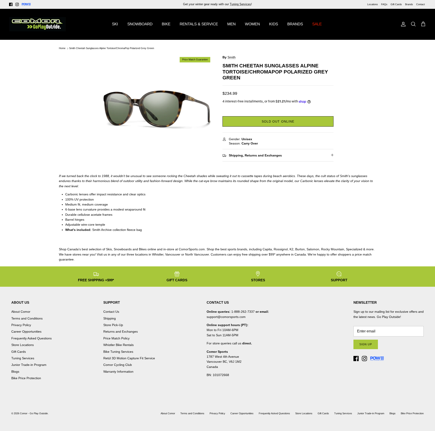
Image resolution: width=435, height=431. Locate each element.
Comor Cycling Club (117, 365)
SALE (317, 24)
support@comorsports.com (226, 317)
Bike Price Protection (26, 378)
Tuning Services (22, 358)
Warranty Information (118, 371)
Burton (300, 249)
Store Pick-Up (113, 325)
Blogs (15, 371)
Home (62, 48)
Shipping (109, 318)
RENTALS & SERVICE (199, 24)
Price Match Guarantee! (227, 5)
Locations (372, 4)
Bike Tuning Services (118, 351)
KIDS (273, 24)
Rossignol (281, 249)
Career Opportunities (26, 331)
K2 (291, 249)
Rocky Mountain (332, 249)
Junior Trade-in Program (28, 365)
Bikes (143, 249)
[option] (157, 110)
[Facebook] (10, 4)
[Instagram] (17, 4)
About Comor (20, 311)
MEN (231, 24)
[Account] (402, 24)
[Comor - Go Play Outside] (37, 24)
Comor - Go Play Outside (34, 413)
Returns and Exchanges (120, 331)
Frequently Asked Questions (31, 338)
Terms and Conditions (27, 318)
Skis (109, 249)
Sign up (365, 344)
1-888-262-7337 (243, 311)
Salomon (313, 249)
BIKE (166, 24)
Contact (420, 4)
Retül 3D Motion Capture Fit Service (129, 358)
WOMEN (252, 24)
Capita (267, 249)
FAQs (384, 4)
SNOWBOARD (139, 24)
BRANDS (295, 24)
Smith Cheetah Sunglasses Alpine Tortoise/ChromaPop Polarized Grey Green (111, 48)
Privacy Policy (21, 325)
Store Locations (22, 345)
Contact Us (111, 311)
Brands (409, 4)
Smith (231, 57)
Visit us (102, 254)
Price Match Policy (116, 338)
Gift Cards (396, 4)
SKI (115, 24)
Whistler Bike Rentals (118, 345)
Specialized (354, 249)
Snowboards (123, 249)
